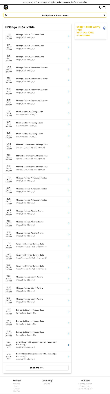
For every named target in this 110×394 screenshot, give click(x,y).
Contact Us (47, 384)
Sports (16, 386)
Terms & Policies (85, 384)
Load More (36, 367)
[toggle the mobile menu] (104, 7)
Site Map (16, 391)
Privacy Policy (85, 386)
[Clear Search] (104, 15)
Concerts (16, 384)
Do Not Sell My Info (85, 388)
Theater (17, 388)
